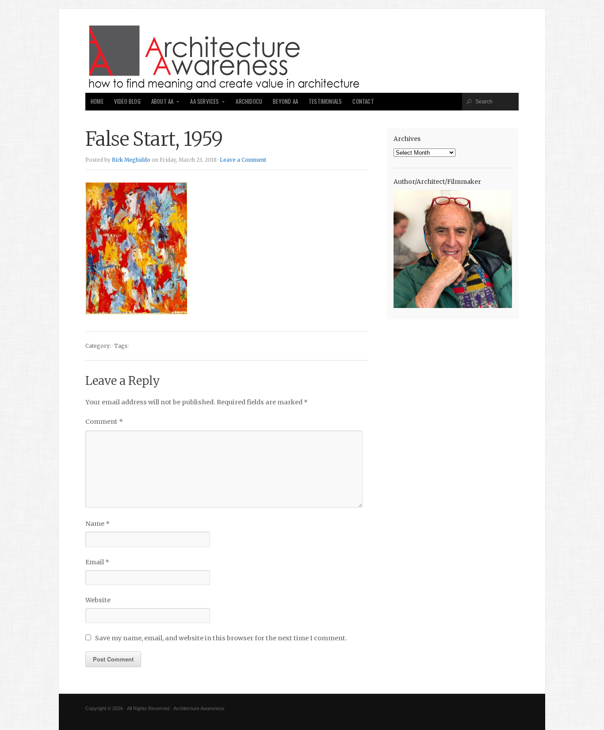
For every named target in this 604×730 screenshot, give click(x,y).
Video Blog (127, 101)
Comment (104, 422)
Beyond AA (285, 101)
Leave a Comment (243, 160)
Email (97, 562)
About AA (162, 101)
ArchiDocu (249, 101)
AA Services (204, 101)
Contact (363, 101)
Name (97, 524)
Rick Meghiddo (131, 160)
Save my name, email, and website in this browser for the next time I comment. (221, 638)
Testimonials (325, 101)
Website (98, 600)
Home (97, 101)
